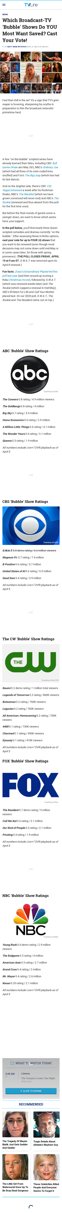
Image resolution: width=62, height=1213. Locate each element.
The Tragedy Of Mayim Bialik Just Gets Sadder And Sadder (15, 1145)
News (5, 14)
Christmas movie (19, 280)
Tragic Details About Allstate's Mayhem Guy (45, 1143)
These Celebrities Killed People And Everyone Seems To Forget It (46, 1188)
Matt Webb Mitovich (16, 46)
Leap (32, 175)
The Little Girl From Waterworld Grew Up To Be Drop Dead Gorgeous (15, 1187)
